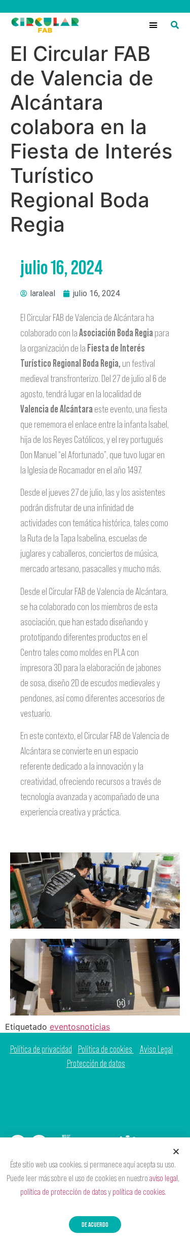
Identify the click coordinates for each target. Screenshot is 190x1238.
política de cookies (138, 1192)
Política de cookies (106, 1049)
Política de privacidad (41, 1049)
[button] (153, 25)
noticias (95, 1027)
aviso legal (163, 1178)
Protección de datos (96, 1063)
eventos (65, 1027)
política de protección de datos (63, 1192)
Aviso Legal (156, 1049)
